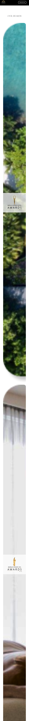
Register (22, 2)
